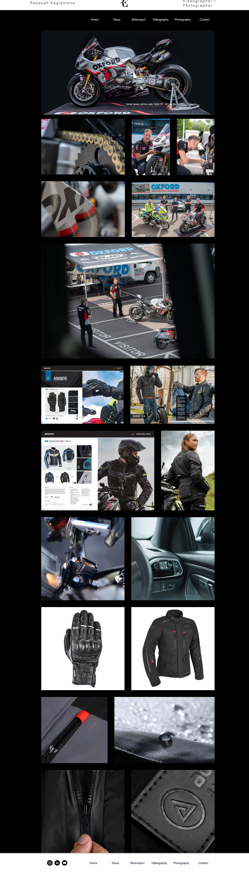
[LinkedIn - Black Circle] (57, 863)
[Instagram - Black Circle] (50, 863)
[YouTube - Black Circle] (64, 863)
